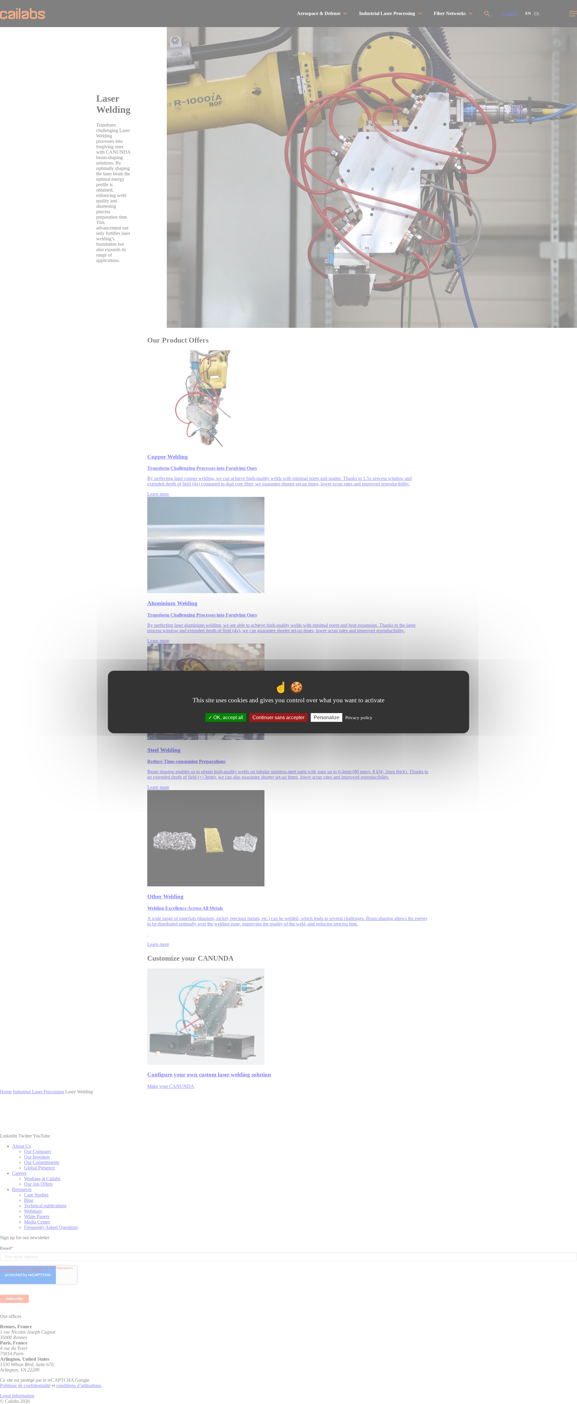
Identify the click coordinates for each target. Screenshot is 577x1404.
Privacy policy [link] (358, 717)
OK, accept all (227, 717)
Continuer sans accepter (278, 717)
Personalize (326, 717)
